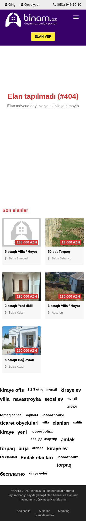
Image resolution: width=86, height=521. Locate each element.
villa (5, 399)
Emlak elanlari (37, 457)
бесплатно (12, 474)
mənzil (72, 398)
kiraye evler (37, 473)
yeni (22, 432)
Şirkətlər (44, 511)
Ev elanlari (8, 457)
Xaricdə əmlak (45, 515)
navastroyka (27, 399)
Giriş (11, 4)
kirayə (7, 432)
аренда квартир (44, 439)
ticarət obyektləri (19, 423)
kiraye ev (70, 390)
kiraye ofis (12, 390)
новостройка (42, 431)
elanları (61, 423)
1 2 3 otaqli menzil (42, 389)
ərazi (72, 406)
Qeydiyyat (31, 4)
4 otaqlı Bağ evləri (19, 360)
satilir (77, 422)
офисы (32, 415)
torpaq (7, 448)
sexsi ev (53, 399)
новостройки (53, 415)
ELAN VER (43, 36)
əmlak (68, 439)
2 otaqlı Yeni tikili (19, 306)
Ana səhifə (24, 511)
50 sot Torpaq (59, 251)
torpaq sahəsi (11, 415)
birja (23, 448)
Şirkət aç (63, 511)
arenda (37, 448)
